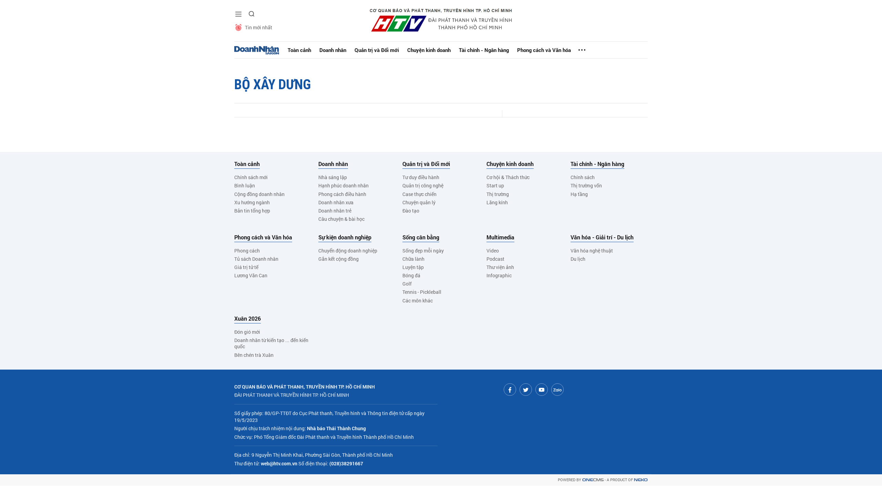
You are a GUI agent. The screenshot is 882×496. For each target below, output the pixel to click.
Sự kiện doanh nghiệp (344, 237)
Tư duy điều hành (420, 177)
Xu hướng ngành (252, 202)
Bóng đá (411, 275)
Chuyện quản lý (418, 202)
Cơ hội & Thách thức (508, 177)
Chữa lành (413, 259)
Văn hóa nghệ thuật (592, 250)
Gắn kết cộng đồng (338, 259)
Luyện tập (413, 267)
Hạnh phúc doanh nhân (343, 185)
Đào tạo (410, 210)
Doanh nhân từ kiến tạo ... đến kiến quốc (271, 343)
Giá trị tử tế (246, 267)
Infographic (499, 275)
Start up (495, 185)
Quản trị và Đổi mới (377, 49)
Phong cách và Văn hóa (544, 49)
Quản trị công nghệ (422, 185)
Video (492, 250)
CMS (593, 480)
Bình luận (244, 185)
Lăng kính (497, 202)
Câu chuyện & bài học (341, 219)
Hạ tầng (579, 194)
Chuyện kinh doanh (429, 49)
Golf (407, 283)
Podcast (495, 259)
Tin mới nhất (258, 27)
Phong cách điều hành (342, 194)
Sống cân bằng (420, 237)
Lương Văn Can (250, 275)
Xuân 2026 (247, 318)
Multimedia (500, 237)
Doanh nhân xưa (335, 202)
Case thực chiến (419, 194)
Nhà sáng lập (332, 177)
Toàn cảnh (299, 49)
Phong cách (247, 250)
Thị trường (497, 194)
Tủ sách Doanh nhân (256, 259)
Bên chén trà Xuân (254, 355)
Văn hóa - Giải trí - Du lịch (602, 237)
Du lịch (578, 259)
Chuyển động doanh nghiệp (347, 250)
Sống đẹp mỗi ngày (423, 250)
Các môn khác (417, 300)
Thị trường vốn (586, 185)
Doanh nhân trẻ (334, 210)
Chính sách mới (251, 177)
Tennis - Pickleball (421, 292)
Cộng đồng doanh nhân (259, 194)
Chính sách (583, 177)
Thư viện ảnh (500, 267)
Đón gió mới (247, 332)
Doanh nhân (332, 49)
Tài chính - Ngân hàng (484, 49)
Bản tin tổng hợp (252, 210)
